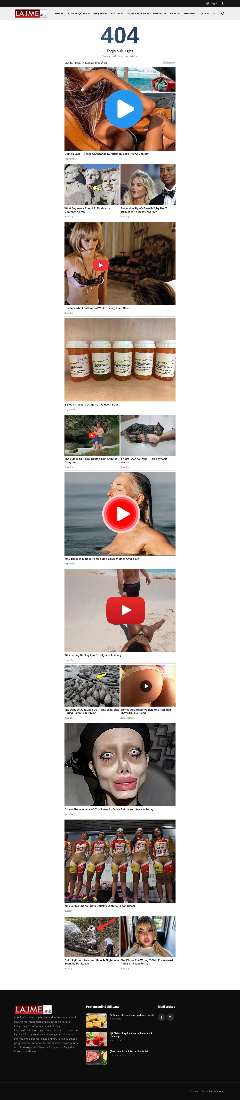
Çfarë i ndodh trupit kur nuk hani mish (129, 1051)
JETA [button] (204, 13)
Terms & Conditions (212, 1091)
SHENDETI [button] (189, 13)
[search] (223, 13)
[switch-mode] (223, 3)
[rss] (170, 1017)
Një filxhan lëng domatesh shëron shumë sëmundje (131, 1035)
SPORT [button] (173, 13)
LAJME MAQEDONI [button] (77, 13)
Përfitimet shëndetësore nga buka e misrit (132, 1015)
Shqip (212, 3)
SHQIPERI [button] (99, 13)
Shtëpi (59, 13)
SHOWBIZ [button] (158, 13)
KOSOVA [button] (115, 13)
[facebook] (161, 1017)
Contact (194, 1091)
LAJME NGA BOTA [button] (137, 13)
